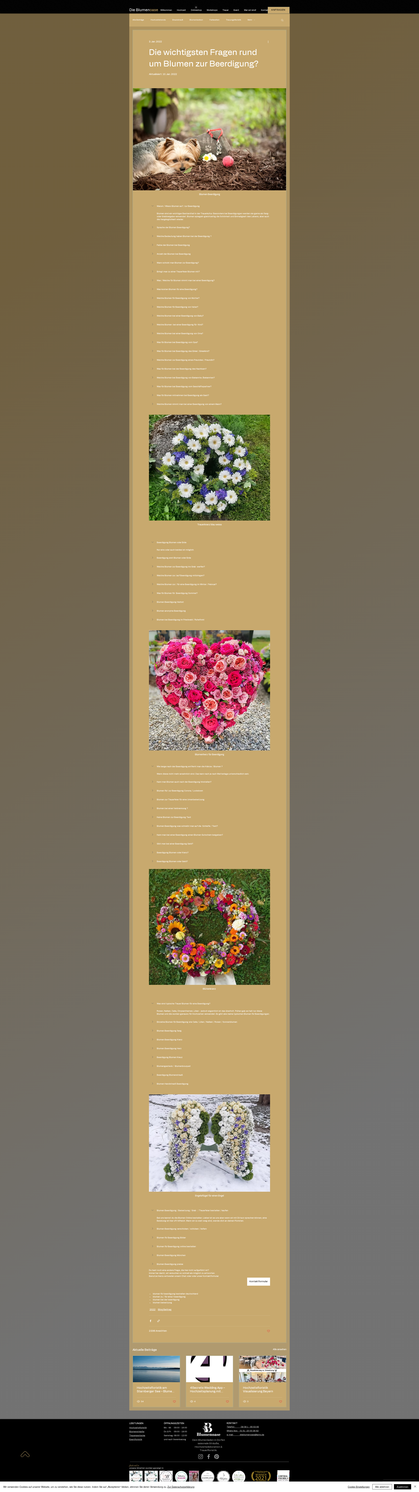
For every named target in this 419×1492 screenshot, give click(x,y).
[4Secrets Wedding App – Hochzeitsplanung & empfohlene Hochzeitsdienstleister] (209, 1369)
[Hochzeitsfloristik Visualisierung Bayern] (262, 1369)
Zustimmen (402, 1486)
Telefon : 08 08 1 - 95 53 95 (243, 1427)
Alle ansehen (279, 1349)
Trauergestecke (137, 1436)
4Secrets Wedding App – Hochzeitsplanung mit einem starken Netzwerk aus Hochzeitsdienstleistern (207, 1389)
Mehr (250, 20)
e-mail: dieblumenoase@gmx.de (245, 1435)
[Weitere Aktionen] (268, 42)
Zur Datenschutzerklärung (180, 1486)
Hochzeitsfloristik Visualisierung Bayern (258, 1389)
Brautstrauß (177, 20)
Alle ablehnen (382, 1486)
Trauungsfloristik (233, 20)
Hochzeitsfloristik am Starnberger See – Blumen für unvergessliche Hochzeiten (155, 1389)
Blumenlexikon (196, 20)
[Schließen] (415, 1486)
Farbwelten (214, 20)
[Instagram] (200, 1456)
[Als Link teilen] (158, 1320)
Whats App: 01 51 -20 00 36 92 (243, 1431)
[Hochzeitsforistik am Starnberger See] (156, 1369)
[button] (196, 6)
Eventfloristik (135, 1439)
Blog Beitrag (164, 1310)
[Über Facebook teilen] (150, 1320)
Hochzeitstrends (158, 20)
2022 (152, 1310)
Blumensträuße (136, 1432)
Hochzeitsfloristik (138, 1428)
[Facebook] (208, 1456)
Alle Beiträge (138, 20)
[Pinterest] (216, 1456)
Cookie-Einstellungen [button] (359, 1486)
